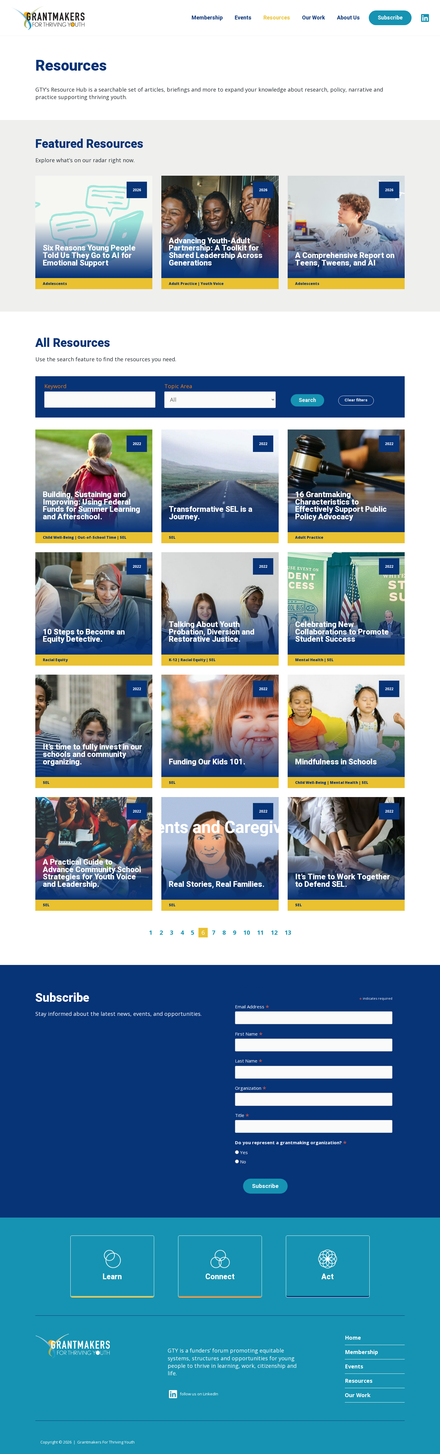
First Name (249, 1034)
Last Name (248, 1061)
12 (274, 932)
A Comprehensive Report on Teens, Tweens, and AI (345, 259)
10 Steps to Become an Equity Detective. (84, 635)
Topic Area (178, 386)
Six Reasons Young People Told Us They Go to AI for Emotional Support (89, 255)
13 (288, 932)
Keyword (55, 386)
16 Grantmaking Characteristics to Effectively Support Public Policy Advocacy (341, 506)
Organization (250, 1088)
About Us (348, 18)
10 (246, 932)
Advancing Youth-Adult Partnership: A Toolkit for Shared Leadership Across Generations (216, 252)
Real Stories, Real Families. (217, 884)
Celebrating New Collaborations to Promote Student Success (342, 632)
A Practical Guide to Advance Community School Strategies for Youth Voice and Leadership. (92, 873)
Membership (207, 18)
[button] (395, 17)
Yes (243, 1152)
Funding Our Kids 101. (207, 762)
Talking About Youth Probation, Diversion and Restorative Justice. (211, 632)
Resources (276, 18)
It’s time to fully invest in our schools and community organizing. (92, 754)
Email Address (252, 1006)
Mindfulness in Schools (336, 762)
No (242, 1162)
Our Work (313, 18)
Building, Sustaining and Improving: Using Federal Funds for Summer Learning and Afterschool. (91, 506)
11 (260, 932)
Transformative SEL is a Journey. (210, 513)
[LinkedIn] (425, 17)
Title (242, 1115)
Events (243, 18)
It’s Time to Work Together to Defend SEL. (342, 880)
